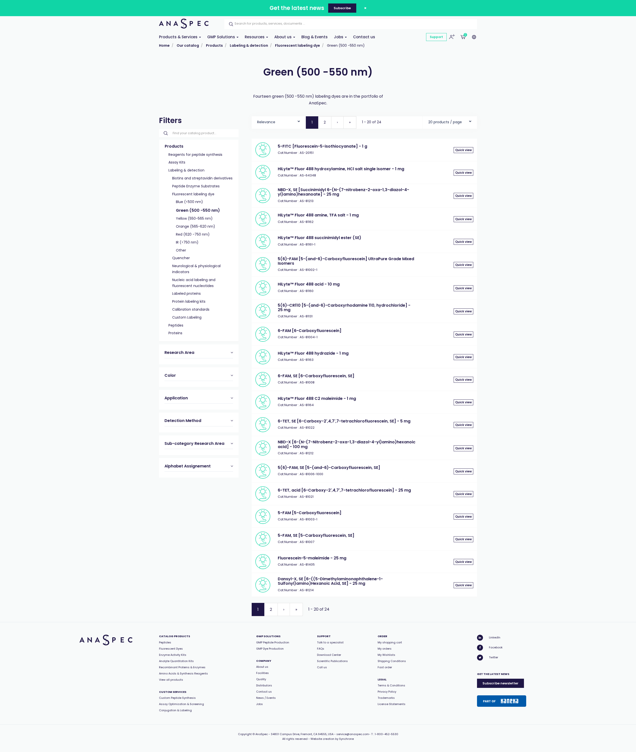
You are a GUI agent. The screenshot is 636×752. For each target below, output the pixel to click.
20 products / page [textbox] (445, 122)
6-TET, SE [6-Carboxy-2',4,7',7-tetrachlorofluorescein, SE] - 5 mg (344, 421)
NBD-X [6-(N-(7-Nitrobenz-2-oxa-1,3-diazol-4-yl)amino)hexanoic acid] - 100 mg (346, 444)
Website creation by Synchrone (332, 739)
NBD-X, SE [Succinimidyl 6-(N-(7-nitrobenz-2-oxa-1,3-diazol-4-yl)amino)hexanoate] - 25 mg (343, 192)
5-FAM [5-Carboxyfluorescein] (309, 513)
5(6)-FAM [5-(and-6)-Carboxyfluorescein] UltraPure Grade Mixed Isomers (346, 261)
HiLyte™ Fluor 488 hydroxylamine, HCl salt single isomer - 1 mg (341, 169)
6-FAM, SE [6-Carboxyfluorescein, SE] (316, 376)
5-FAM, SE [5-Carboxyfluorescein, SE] (316, 535)
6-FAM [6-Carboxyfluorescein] (309, 331)
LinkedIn (494, 637)
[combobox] (279, 120)
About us (283, 37)
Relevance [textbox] (266, 122)
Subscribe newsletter (500, 683)
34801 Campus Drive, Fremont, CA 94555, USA (302, 734)
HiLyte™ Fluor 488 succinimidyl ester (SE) (319, 238)
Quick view (463, 150)
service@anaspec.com (352, 734)
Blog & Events (314, 37)
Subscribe (342, 8)
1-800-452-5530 (386, 734)
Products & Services (179, 37)
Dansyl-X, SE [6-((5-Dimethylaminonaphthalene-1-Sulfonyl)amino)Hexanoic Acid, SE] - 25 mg (330, 581)
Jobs (339, 37)
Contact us (364, 37)
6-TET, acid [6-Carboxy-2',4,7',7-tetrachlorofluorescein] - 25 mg (344, 490)
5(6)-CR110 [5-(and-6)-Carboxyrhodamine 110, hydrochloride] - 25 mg (344, 307)
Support (436, 37)
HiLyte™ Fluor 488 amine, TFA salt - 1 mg (318, 215)
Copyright (245, 734)
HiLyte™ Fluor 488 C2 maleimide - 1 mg (317, 398)
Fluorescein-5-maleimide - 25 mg (312, 558)
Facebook (496, 647)
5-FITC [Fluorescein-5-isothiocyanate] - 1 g (322, 146)
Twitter (493, 657)
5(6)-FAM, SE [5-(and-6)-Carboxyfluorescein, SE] (329, 467)
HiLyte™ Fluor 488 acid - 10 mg (309, 284)
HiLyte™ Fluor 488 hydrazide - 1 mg (313, 353)
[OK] (229, 24)
